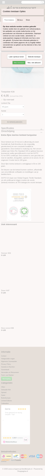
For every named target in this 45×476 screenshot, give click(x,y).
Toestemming (9, 20)
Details (20, 20)
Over (28, 20)
